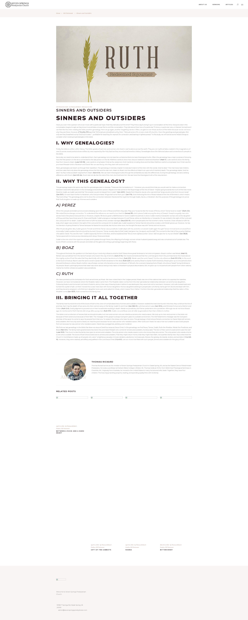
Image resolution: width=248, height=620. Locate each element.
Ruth (66, 107)
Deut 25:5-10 (125, 220)
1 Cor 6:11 (118, 339)
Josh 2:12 (127, 258)
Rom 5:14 (96, 173)
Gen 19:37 (71, 291)
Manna (128, 550)
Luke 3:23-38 (80, 162)
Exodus (58, 428)
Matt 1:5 (184, 253)
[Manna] (141, 469)
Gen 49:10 (121, 192)
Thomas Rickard (76, 107)
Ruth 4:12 (186, 211)
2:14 (179, 258)
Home (58, 13)
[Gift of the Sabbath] (107, 469)
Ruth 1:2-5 (65, 308)
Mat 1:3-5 (64, 330)
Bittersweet (166, 550)
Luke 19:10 (60, 332)
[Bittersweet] (176, 469)
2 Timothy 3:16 (83, 132)
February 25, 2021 (87, 107)
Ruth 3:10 (107, 311)
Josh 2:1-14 (118, 256)
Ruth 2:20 (126, 261)
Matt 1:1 (163, 160)
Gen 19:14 (158, 306)
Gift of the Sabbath (101, 550)
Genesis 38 (129, 213)
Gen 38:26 (183, 234)
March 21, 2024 (164, 545)
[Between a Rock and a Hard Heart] (72, 409)
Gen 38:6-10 (133, 306)
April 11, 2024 (60, 426)
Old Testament (68, 13)
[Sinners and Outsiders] (75, 369)
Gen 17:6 (129, 194)
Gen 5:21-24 (77, 175)
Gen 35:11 (60, 194)
